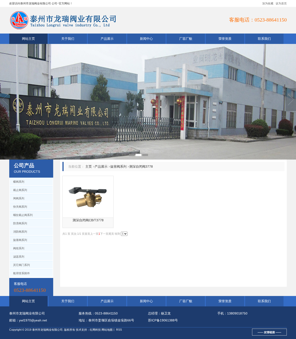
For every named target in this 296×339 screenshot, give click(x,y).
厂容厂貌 (185, 38)
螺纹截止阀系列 (23, 215)
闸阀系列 (18, 198)
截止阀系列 (20, 190)
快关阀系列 (20, 206)
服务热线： (87, 313)
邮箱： (14, 320)
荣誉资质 (225, 38)
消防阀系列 (20, 231)
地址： (83, 320)
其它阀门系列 (21, 265)
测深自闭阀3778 (141, 166)
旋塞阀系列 (20, 240)
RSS (118, 329)
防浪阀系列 (20, 223)
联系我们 (264, 38)
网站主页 (28, 38)
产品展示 (107, 38)
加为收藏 (267, 3)
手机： (222, 313)
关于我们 (67, 38)
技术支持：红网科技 (88, 329)
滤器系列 (18, 256)
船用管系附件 (21, 273)
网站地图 (107, 329)
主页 (88, 166)
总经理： (154, 313)
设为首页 (281, 3)
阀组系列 (18, 248)
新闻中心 (146, 38)
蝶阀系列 (18, 181)
